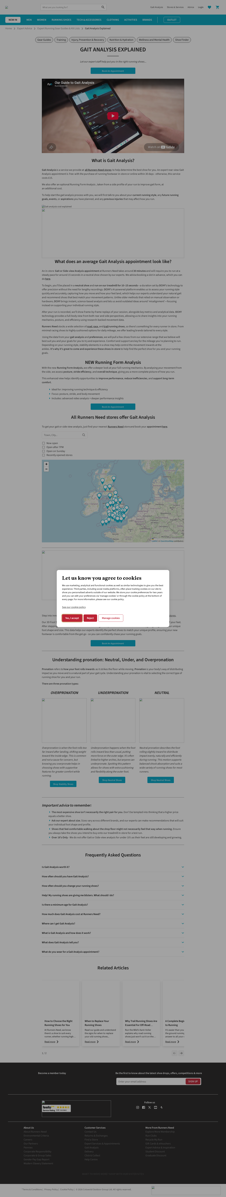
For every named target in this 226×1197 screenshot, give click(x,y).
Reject (90, 618)
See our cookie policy (74, 607)
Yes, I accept (72, 618)
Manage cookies (111, 618)
